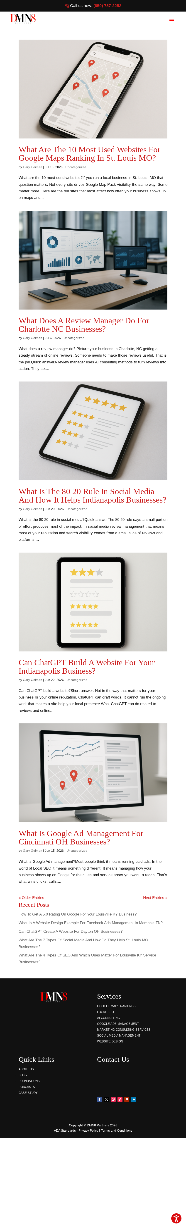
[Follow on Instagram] (113, 1099)
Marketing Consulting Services (124, 1029)
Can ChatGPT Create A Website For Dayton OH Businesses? (70, 931)
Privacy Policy (88, 1130)
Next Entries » (155, 897)
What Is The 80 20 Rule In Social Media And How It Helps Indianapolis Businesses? (92, 495)
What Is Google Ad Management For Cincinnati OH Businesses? (81, 837)
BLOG (23, 1075)
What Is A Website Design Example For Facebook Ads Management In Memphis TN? (91, 922)
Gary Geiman (32, 167)
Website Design (110, 1041)
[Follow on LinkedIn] (133, 1099)
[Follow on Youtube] (126, 1099)
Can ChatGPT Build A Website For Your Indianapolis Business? (87, 666)
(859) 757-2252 (107, 5)
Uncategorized (75, 167)
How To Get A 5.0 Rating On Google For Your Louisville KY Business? (78, 914)
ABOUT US (26, 1069)
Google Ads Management (118, 1023)
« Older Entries (31, 897)
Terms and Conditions (116, 1130)
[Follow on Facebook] (99, 1099)
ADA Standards (65, 1130)
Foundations (29, 1081)
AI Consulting (108, 1018)
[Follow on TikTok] (119, 1099)
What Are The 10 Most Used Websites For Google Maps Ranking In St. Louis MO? (89, 153)
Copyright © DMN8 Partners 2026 (93, 1125)
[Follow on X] (106, 1099)
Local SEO (105, 1012)
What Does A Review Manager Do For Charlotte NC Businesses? (84, 325)
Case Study (28, 1092)
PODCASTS (27, 1087)
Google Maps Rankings (116, 1006)
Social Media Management (118, 1035)
